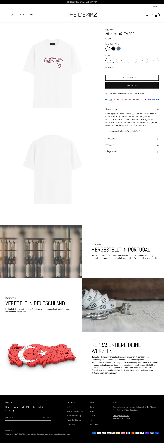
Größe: (108, 55)
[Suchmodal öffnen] (147, 14)
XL (143, 60)
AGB (68, 407)
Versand (121, 93)
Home (92, 407)
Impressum (71, 424)
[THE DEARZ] (82, 15)
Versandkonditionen (74, 420)
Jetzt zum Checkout (132, 85)
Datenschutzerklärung (75, 411)
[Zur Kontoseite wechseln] (152, 14)
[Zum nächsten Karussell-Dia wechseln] (157, 390)
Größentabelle (109, 67)
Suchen (92, 411)
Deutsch (154, 7)
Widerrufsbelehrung (74, 415)
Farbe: (112, 44)
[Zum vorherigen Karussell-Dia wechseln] (151, 391)
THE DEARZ (20, 434)
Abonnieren (47, 417)
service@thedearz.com (121, 415)
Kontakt (92, 415)
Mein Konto (94, 424)
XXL (153, 60)
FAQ (91, 420)
